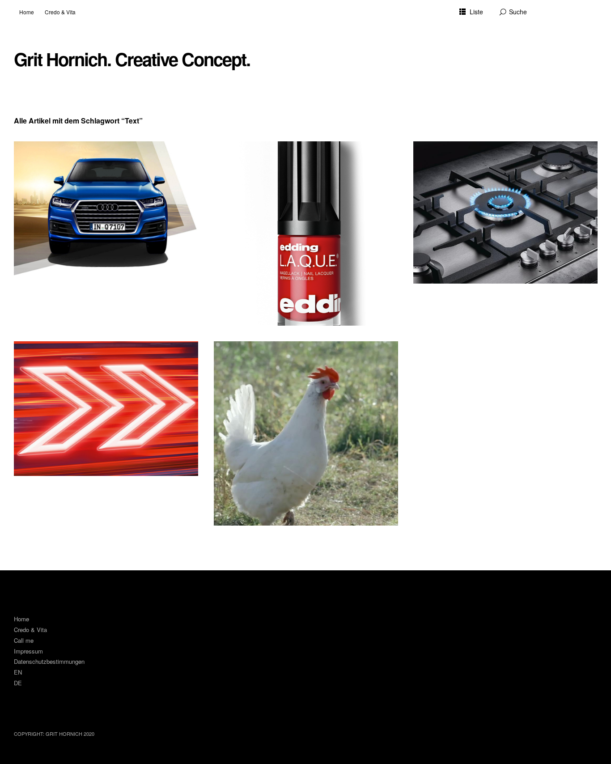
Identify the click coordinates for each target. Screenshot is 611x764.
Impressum (28, 651)
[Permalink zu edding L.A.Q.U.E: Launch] (306, 233)
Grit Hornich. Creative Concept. (132, 59)
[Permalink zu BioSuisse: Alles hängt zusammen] (306, 433)
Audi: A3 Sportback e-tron (67, 355)
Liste (476, 11)
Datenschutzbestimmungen (49, 661)
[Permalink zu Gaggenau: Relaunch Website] (505, 212)
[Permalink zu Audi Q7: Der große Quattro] (106, 208)
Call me (24, 640)
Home (26, 12)
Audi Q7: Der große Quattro (69, 155)
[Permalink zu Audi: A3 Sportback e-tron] (106, 408)
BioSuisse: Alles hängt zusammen (281, 355)
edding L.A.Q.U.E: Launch (267, 155)
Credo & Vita (60, 12)
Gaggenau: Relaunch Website (472, 155)
